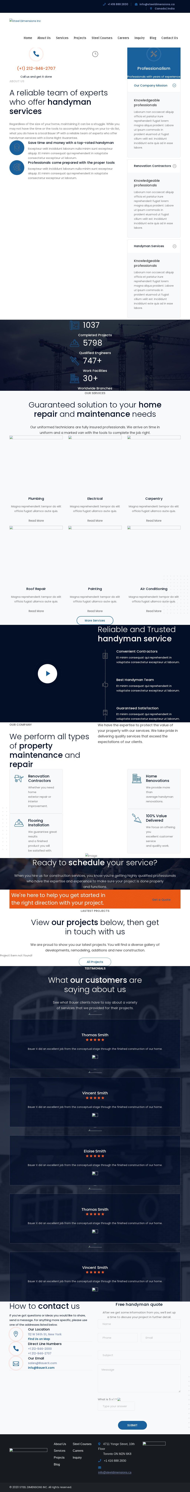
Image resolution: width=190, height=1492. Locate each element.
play (47, 673)
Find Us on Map (39, 1339)
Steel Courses (82, 1444)
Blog (57, 1464)
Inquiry (77, 1457)
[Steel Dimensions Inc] (25, 21)
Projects (59, 1457)
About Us (60, 1444)
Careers (78, 1450)
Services (59, 1450)
